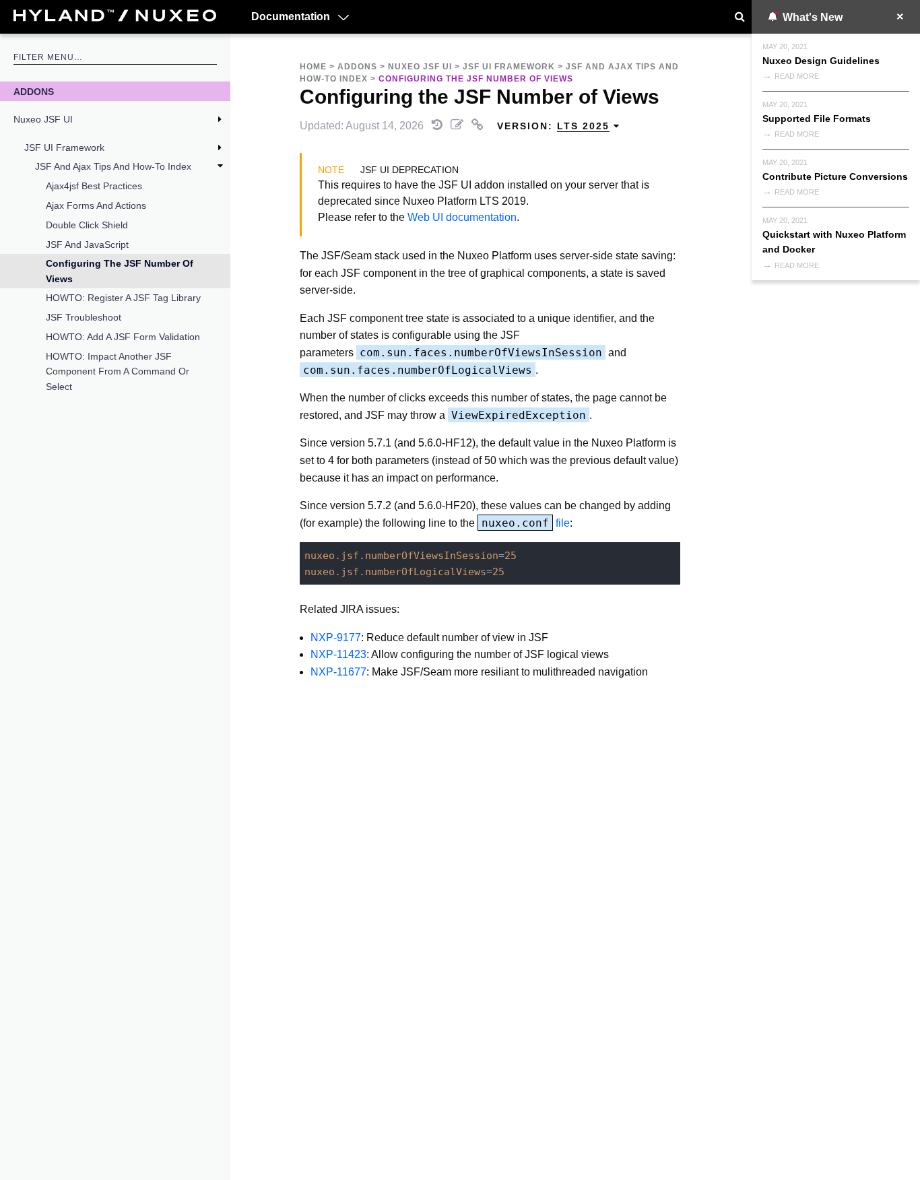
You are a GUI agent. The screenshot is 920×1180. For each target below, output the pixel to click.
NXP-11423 (338, 654)
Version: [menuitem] (553, 126)
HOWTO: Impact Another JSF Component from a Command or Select (117, 371)
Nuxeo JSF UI (43, 119)
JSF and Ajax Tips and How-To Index (113, 166)
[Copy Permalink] (478, 125)
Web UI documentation (462, 217)
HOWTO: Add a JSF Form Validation (123, 336)
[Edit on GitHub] (458, 125)
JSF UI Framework (64, 147)
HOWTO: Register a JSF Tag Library (123, 297)
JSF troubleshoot (83, 317)
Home (313, 66)
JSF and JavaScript (87, 244)
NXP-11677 (338, 672)
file (526, 523)
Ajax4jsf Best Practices (94, 186)
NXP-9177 (335, 637)
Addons (33, 91)
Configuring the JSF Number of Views (119, 271)
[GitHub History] (438, 125)
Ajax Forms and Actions (96, 205)
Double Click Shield (87, 225)
